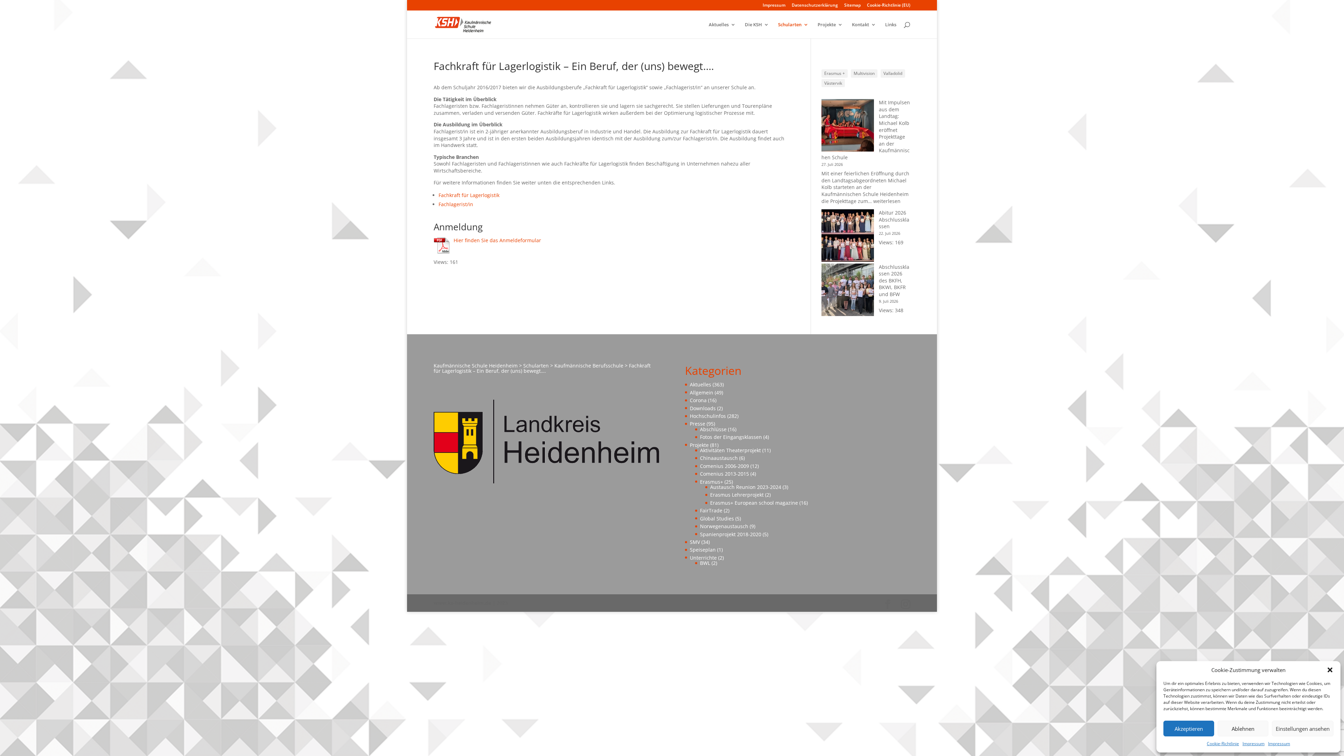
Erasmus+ (711, 481)
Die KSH (753, 25)
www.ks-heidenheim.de (462, 603)
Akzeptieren (1189, 728)
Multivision (864, 73)
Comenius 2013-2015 (724, 473)
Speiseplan (703, 549)
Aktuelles (719, 25)
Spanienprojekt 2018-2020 (730, 534)
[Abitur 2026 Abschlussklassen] (847, 236)
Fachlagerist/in (456, 204)
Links (890, 25)
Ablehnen (1243, 728)
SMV (695, 542)
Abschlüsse (713, 429)
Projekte (827, 25)
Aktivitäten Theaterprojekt (730, 450)
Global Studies (717, 518)
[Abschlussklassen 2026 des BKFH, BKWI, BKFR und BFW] (847, 291)
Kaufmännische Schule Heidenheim (476, 365)
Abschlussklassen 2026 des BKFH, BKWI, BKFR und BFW (894, 281)
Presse (697, 423)
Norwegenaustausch (724, 526)
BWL (705, 563)
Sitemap (852, 5)
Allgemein (701, 392)
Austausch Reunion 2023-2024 (745, 487)
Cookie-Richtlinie (1223, 744)
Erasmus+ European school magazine (754, 502)
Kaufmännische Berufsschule (588, 365)
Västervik (833, 83)
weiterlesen (887, 201)
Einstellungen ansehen (1303, 728)
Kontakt (860, 25)
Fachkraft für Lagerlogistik (469, 195)
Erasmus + (834, 73)
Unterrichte (703, 557)
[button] (1330, 669)
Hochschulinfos (708, 416)
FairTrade (711, 510)
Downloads (703, 408)
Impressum (1253, 744)
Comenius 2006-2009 (724, 466)
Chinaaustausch (719, 458)
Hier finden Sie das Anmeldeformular (497, 240)
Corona (698, 400)
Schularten (790, 25)
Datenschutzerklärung (815, 5)
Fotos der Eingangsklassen (731, 437)
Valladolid (892, 73)
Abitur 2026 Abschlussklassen (894, 219)
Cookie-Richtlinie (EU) (888, 5)
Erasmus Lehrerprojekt (737, 494)
